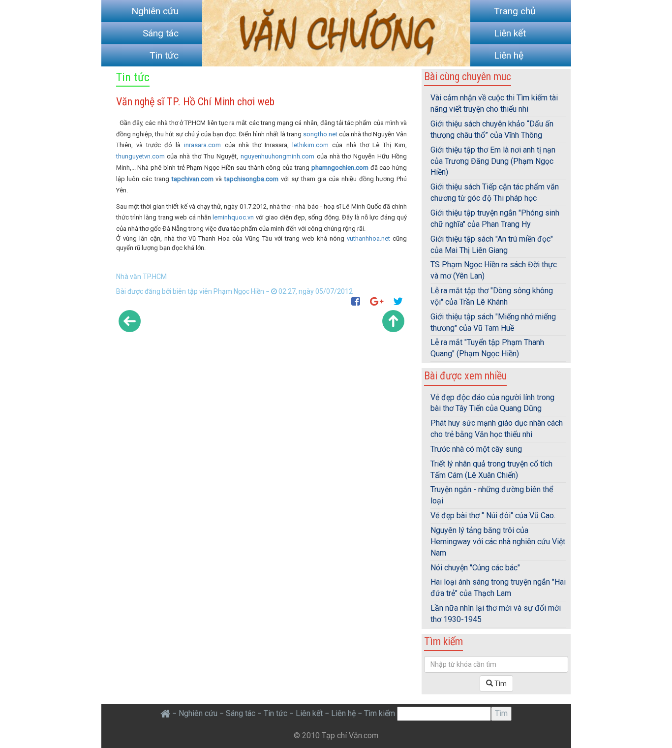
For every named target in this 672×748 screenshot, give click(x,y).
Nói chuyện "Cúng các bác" (475, 567)
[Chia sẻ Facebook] (357, 301)
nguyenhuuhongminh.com (277, 156)
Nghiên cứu (155, 11)
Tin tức (164, 55)
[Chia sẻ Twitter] (400, 301)
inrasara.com (202, 145)
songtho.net (320, 134)
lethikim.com (310, 145)
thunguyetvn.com (140, 156)
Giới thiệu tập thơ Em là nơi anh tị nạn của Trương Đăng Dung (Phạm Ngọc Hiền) (492, 161)
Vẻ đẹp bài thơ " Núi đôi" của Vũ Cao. (492, 515)
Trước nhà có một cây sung (476, 449)
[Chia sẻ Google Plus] (378, 301)
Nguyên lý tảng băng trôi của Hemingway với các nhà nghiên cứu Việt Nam (497, 542)
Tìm (500, 683)
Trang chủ (515, 11)
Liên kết (510, 33)
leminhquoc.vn (233, 217)
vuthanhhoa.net (368, 238)
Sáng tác (161, 33)
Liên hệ (508, 55)
